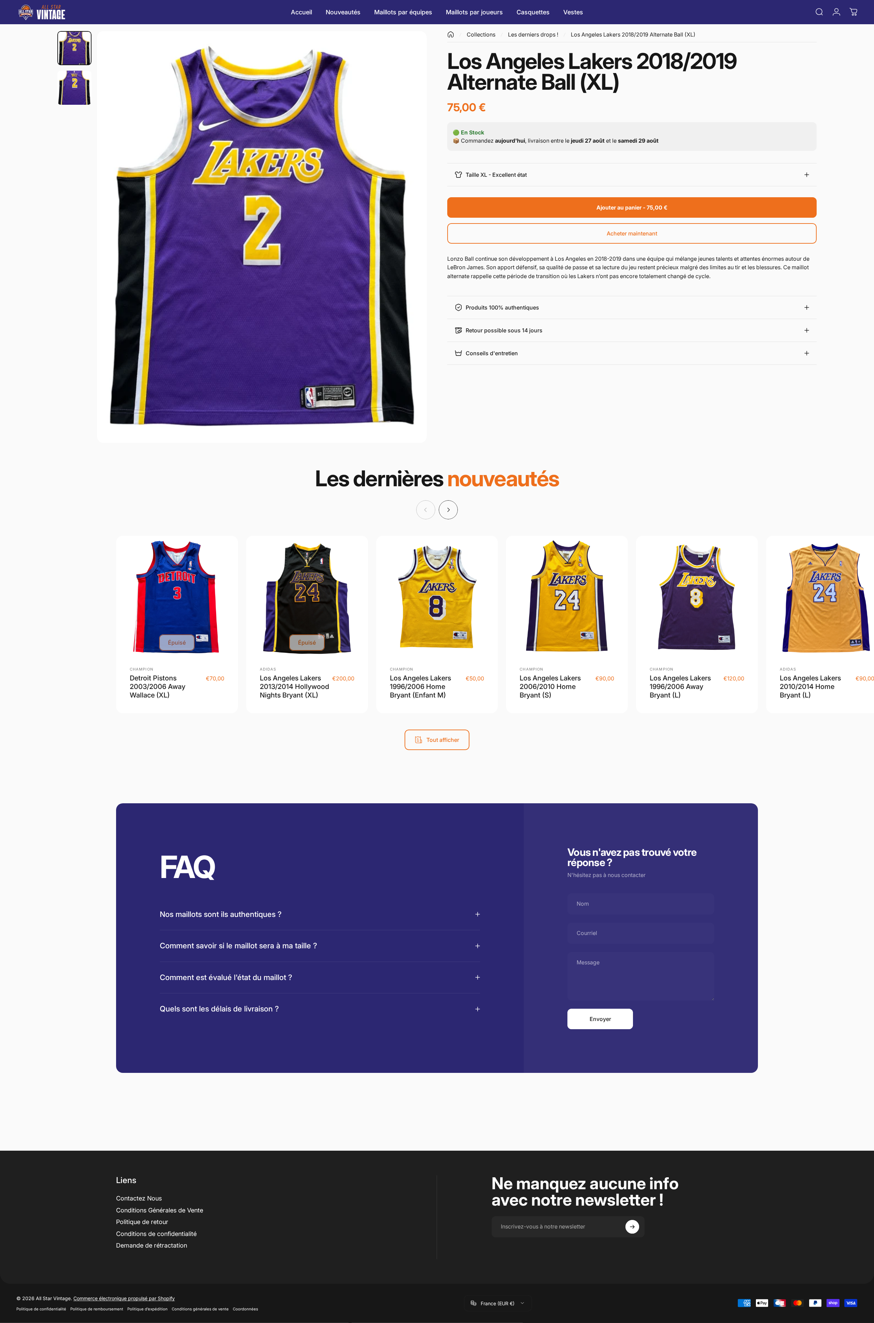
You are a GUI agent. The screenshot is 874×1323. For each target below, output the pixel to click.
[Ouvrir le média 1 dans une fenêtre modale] (262, 237)
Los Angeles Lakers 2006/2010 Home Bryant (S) (550, 686)
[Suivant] (409, 237)
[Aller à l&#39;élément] (74, 48)
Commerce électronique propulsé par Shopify (124, 1298)
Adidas (268, 669)
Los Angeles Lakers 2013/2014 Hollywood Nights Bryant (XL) (294, 686)
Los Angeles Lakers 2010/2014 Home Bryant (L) (810, 686)
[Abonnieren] (632, 1227)
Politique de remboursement (96, 1308)
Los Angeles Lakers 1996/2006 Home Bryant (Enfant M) (420, 686)
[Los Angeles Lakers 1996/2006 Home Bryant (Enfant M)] (437, 597)
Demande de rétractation (151, 1245)
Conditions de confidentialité (156, 1233)
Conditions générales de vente (200, 1308)
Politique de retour (142, 1221)
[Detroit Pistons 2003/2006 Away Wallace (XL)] (177, 597)
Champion (141, 669)
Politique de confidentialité (41, 1308)
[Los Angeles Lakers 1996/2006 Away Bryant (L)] (697, 597)
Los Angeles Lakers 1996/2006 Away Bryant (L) (680, 686)
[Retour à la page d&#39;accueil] (450, 34)
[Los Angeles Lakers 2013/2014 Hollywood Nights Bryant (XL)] (307, 597)
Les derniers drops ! (533, 34)
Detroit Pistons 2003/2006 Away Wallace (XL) (157, 686)
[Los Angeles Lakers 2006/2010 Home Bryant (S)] (567, 597)
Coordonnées (245, 1308)
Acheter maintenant (632, 233)
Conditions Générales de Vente (159, 1210)
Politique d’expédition (147, 1308)
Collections (481, 34)
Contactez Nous (139, 1198)
